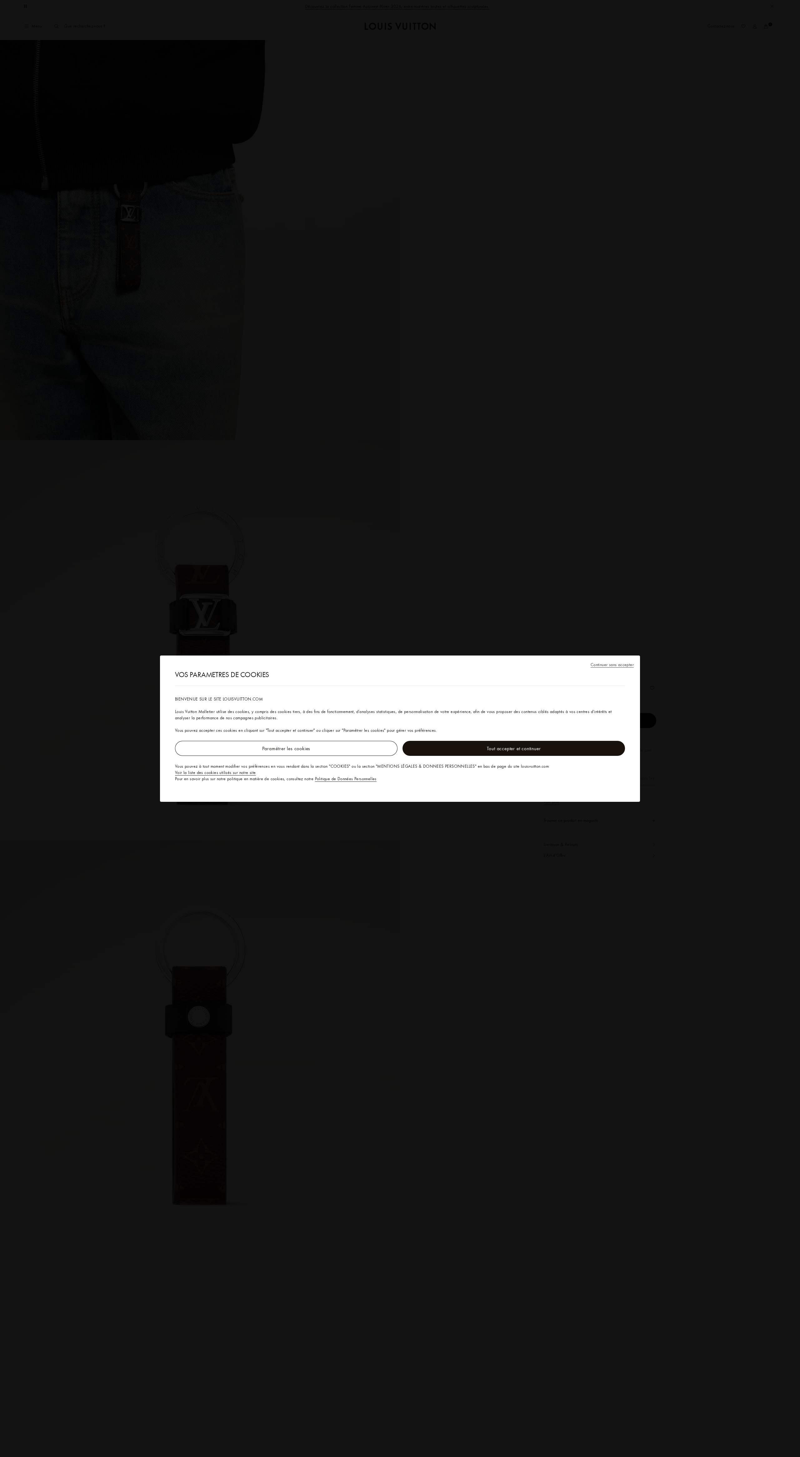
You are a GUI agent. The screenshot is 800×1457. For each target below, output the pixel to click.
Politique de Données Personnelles (346, 778)
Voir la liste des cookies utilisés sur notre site (215, 772)
